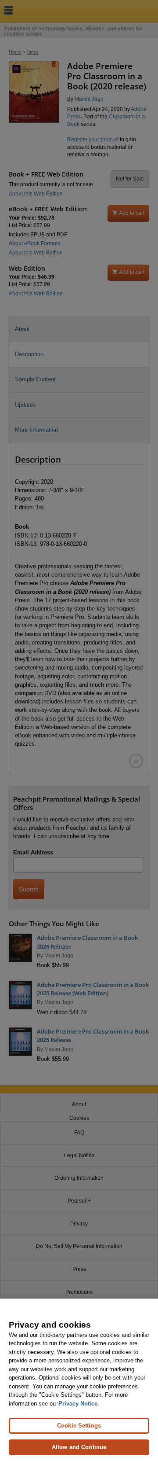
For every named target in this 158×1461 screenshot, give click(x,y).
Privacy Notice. (78, 1403)
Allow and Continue (79, 1447)
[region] (79, 1380)
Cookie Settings (79, 1425)
